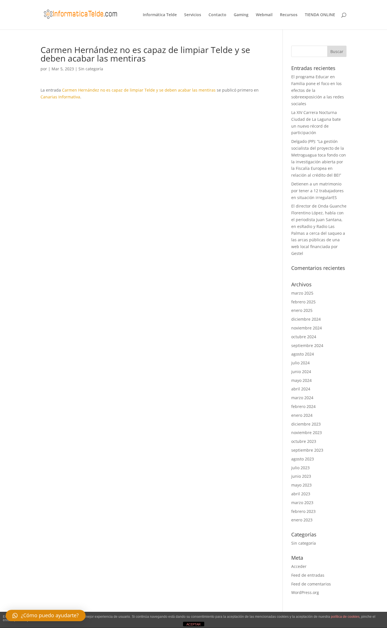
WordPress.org (305, 592)
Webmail (264, 15)
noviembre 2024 (306, 328)
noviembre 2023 (306, 432)
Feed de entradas (307, 575)
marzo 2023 (302, 502)
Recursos (288, 15)
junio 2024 (301, 371)
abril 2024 (300, 389)
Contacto (217, 15)
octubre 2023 (303, 441)
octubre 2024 (303, 336)
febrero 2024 (303, 406)
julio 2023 (300, 467)
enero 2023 (301, 520)
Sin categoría (90, 68)
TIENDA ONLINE (320, 15)
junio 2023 (301, 476)
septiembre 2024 (307, 345)
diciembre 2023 (306, 424)
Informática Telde (160, 15)
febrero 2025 (303, 302)
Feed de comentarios (311, 584)
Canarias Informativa (60, 97)
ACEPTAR (193, 624)
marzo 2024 (302, 397)
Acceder (299, 566)
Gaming (241, 15)
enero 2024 (301, 415)
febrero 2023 (303, 511)
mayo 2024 (301, 380)
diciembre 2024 (306, 319)
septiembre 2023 (307, 450)
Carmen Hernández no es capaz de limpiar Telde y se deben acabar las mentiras (139, 90)
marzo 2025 (302, 293)
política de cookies (345, 617)
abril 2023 (300, 493)
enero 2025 (301, 310)
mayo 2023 (301, 485)
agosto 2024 (302, 354)
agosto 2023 (302, 459)
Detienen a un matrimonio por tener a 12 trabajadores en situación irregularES (317, 190)
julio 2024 (300, 362)
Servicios (192, 15)
